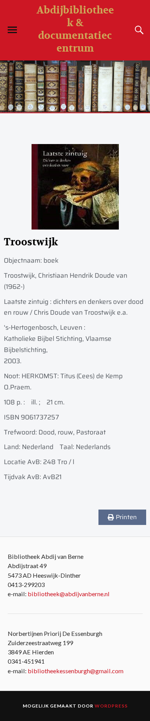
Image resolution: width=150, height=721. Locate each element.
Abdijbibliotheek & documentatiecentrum (75, 29)
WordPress (111, 706)
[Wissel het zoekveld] (138, 30)
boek (50, 260)
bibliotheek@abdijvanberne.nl (69, 593)
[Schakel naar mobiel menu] (12, 30)
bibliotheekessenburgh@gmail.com (75, 670)
